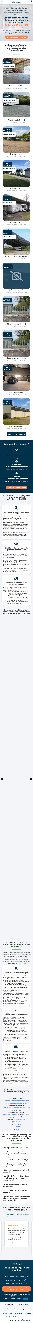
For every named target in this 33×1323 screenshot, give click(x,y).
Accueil (6, 8)
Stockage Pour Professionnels (12, 1313)
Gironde (23, 10)
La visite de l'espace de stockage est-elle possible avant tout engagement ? (16, 1178)
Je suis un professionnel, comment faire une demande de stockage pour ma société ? (16, 1198)
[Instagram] (13, 1320)
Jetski (17, 1129)
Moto (13, 1110)
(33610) (19, 154)
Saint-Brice (14, 392)
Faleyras (14, 86)
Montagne (14, 290)
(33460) (24, 256)
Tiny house (17, 1124)
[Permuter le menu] (2, 1)
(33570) (21, 290)
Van (21, 1100)
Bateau (17, 1127)
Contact (28, 1313)
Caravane (16, 1100)
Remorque (21, 1119)
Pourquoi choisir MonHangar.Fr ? (16, 1148)
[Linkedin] (18, 1320)
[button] (31, 779)
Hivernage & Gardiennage (19, 8)
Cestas (14, 154)
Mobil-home (17, 1122)
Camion (4, 1115)
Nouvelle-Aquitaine (12, 10)
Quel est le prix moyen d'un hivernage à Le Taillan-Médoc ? (14, 1153)
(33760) (20, 86)
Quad (28, 1108)
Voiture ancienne (14, 1108)
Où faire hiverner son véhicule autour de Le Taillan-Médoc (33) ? (15, 1159)
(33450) (22, 120)
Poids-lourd (15, 1115)
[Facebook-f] (11, 1320)
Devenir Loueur (23, 1304)
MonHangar (9, 1304)
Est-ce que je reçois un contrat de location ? (16, 1171)
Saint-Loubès (14, 120)
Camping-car (8, 1100)
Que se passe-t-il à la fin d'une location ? (15, 1191)
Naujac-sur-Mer (14, 324)
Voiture (5, 1108)
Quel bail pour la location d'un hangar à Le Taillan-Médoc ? (15, 1165)
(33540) (21, 392)
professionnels (8, 30)
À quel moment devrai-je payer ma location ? (15, 1185)
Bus (9, 1115)
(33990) (23, 324)
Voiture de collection (20, 1103)
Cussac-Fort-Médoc (14, 256)
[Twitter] (15, 1320)
